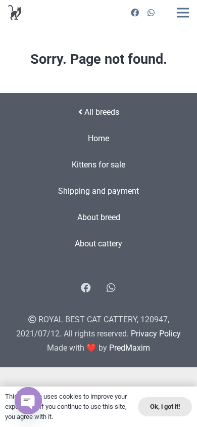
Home (98, 138)
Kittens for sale (98, 164)
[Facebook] (135, 13)
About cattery (98, 243)
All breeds (100, 112)
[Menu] (182, 12)
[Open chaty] (28, 400)
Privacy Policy (156, 333)
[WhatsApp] (151, 13)
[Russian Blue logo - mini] (14, 12)
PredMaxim (129, 348)
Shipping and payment (98, 191)
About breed (98, 217)
